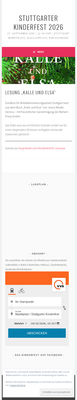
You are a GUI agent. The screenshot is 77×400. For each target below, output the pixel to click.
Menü (40, 51)
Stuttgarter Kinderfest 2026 (38, 22)
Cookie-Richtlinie (17, 385)
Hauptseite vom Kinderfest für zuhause (42, 148)
